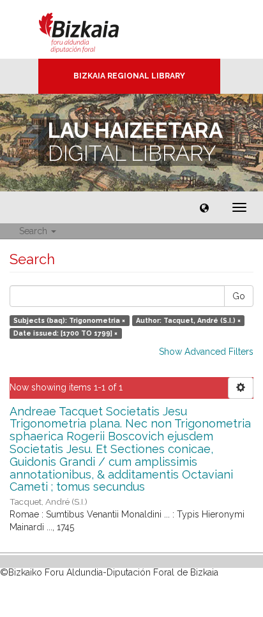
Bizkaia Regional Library (129, 75)
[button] (204, 207)
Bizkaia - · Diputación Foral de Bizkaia (92, 29)
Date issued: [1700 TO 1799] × (65, 333)
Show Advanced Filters (206, 351)
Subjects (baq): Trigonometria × (69, 320)
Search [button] (34, 231)
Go (238, 296)
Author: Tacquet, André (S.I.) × (188, 320)
